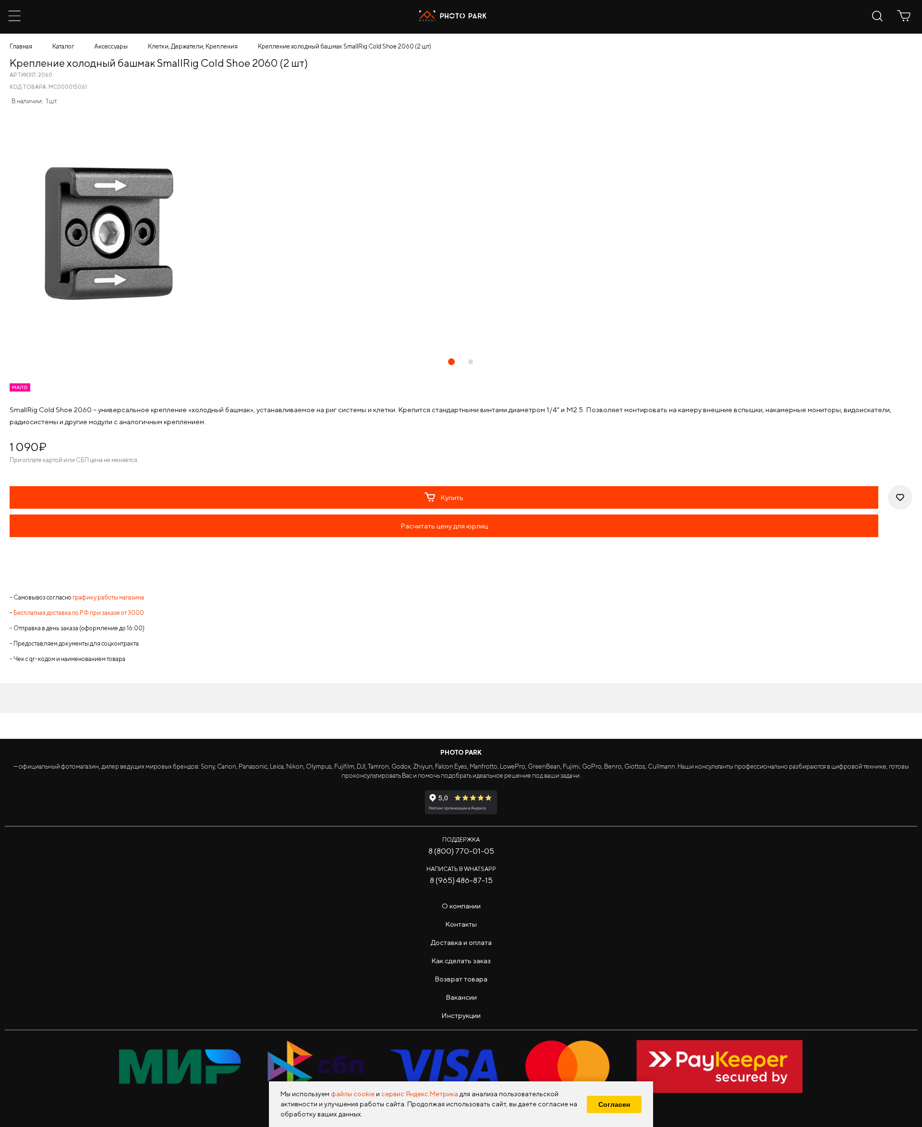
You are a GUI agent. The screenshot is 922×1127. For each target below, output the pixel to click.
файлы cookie (353, 1094)
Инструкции (461, 1015)
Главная (21, 46)
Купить (451, 497)
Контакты (461, 924)
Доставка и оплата (461, 942)
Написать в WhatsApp (461, 868)
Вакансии (461, 997)
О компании (461, 906)
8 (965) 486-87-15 (461, 880)
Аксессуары (111, 46)
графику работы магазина (108, 597)
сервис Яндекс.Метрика (419, 1094)
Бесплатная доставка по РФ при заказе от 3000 (78, 612)
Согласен (614, 1104)
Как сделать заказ (461, 960)
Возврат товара (461, 979)
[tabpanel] (461, 232)
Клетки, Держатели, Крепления (193, 46)
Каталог (63, 46)
